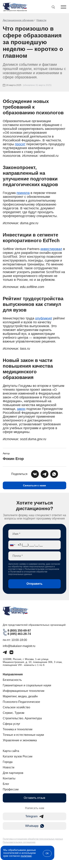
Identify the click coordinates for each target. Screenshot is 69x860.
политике (26, 855)
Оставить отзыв (34, 797)
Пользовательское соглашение (19, 842)
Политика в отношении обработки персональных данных (33, 839)
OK (47, 853)
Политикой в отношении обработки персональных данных (27, 573)
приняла (23, 193)
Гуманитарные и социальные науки (27, 685)
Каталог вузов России (17, 756)
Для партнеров (13, 772)
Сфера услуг (11, 723)
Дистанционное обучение (18, 20)
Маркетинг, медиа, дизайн (20, 696)
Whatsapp (31, 825)
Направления (13, 674)
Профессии (11, 789)
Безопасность (12, 679)
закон (21, 409)
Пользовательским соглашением (42, 569)
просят (20, 144)
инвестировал (51, 249)
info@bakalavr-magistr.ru (19, 646)
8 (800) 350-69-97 (19, 630)
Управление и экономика (20, 740)
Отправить (34, 583)
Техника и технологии (17, 729)
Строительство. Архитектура (22, 718)
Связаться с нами (34, 485)
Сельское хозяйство (16, 707)
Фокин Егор (13, 459)
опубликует (43, 318)
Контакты (9, 778)
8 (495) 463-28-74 (19, 633)
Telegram (31, 816)
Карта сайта (11, 750)
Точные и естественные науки (23, 734)
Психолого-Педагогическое (21, 701)
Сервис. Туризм (13, 712)
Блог (6, 783)
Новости (41, 20)
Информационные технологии (23, 690)
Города (8, 761)
